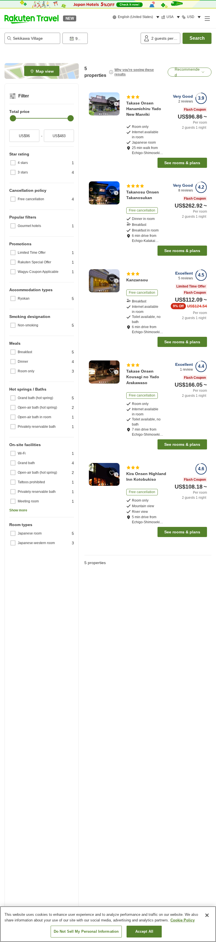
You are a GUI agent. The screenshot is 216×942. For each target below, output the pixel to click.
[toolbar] (100, 38)
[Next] (116, 104)
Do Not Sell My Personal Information (86, 931)
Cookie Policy (182, 920)
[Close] (207, 915)
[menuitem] (136, 17)
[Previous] (92, 104)
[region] (108, 924)
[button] (31, 18)
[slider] (13, 118)
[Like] (112, 102)
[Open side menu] (207, 18)
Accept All (144, 931)
